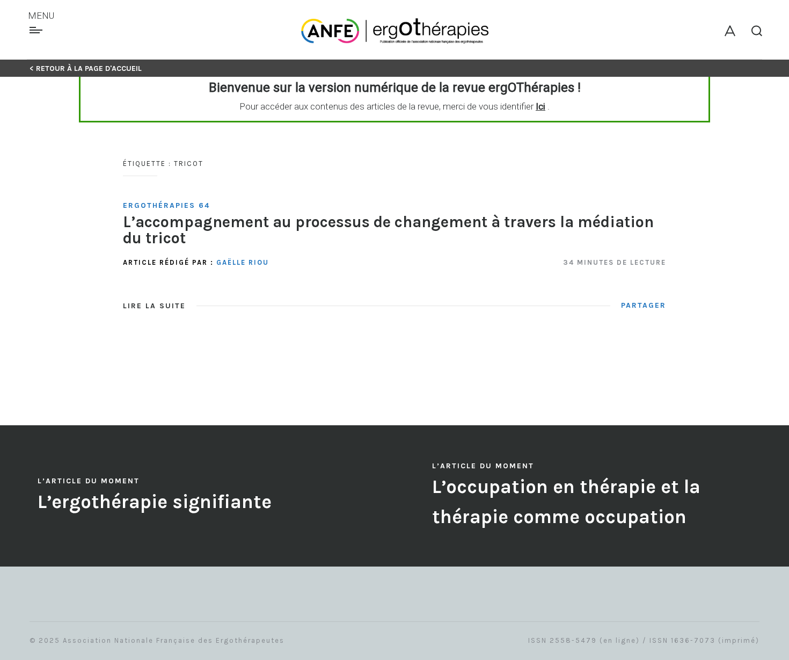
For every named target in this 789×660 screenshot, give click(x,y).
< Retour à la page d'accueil (86, 68)
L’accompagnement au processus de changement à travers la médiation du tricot (388, 229)
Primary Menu (37, 30)
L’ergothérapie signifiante (155, 502)
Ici (540, 106)
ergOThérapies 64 (166, 205)
